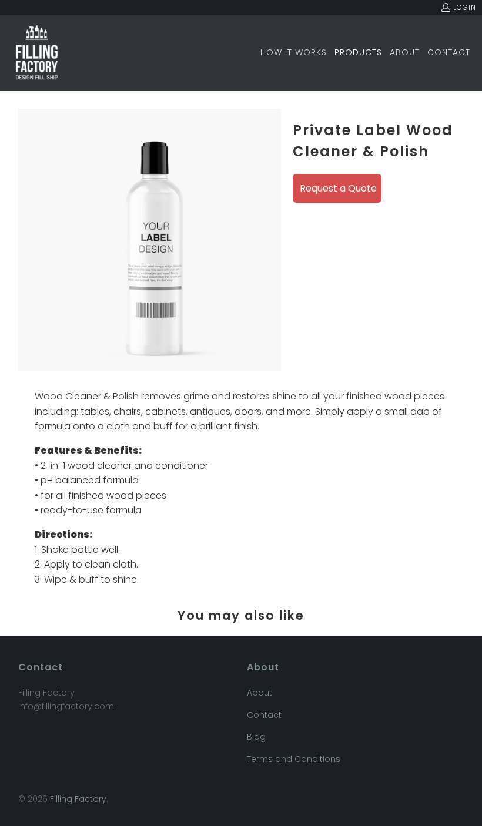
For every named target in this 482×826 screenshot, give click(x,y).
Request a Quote (338, 188)
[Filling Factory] (37, 53)
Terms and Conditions (293, 759)
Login (464, 7)
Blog (256, 737)
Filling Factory (78, 799)
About (259, 693)
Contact (264, 715)
